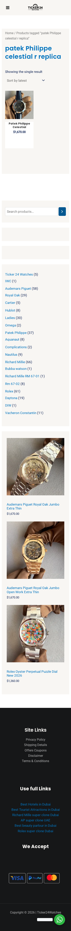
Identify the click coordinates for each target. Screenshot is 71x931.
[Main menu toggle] (7, 7)
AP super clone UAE (35, 820)
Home (9, 33)
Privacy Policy (35, 739)
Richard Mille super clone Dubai (35, 815)
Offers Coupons (36, 750)
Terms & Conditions (35, 761)
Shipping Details (35, 745)
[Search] (62, 211)
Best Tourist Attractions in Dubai (35, 810)
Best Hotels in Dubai (36, 804)
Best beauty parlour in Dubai (35, 825)
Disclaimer (35, 756)
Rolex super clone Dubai (35, 831)
